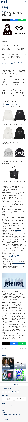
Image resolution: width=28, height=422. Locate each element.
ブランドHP (18, 230)
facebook (2, 391)
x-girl (4, 1)
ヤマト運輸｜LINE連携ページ (9, 63)
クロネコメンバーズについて (16, 255)
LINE (22, 20)
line (12, 391)
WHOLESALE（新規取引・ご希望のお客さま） (11, 414)
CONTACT (4, 410)
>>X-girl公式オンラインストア (9, 104)
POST (6, 20)
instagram (8, 391)
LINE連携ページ (12, 256)
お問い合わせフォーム (8, 237)
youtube (15, 391)
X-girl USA (12, 405)
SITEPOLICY (4, 412)
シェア (14, 20)
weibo (18, 391)
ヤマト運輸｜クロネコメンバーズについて (12, 62)
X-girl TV (4, 405)
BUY (21, 2)
